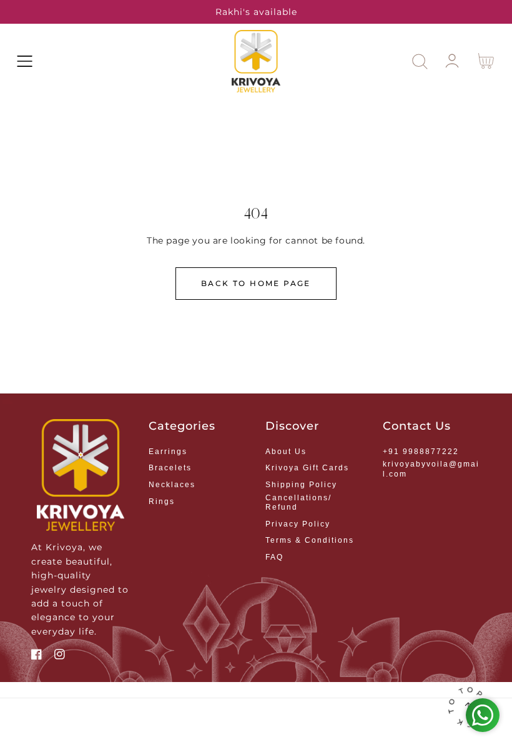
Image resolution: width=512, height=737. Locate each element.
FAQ (274, 557)
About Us (286, 451)
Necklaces (172, 484)
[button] (24, 61)
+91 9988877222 (421, 451)
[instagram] (59, 656)
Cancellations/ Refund (298, 502)
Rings (162, 501)
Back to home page (256, 283)
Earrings (168, 451)
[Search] (420, 61)
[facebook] (36, 656)
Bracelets (170, 467)
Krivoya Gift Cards (307, 467)
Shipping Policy (301, 484)
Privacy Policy (297, 524)
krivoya (272, 710)
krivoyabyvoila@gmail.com (431, 469)
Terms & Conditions (309, 540)
